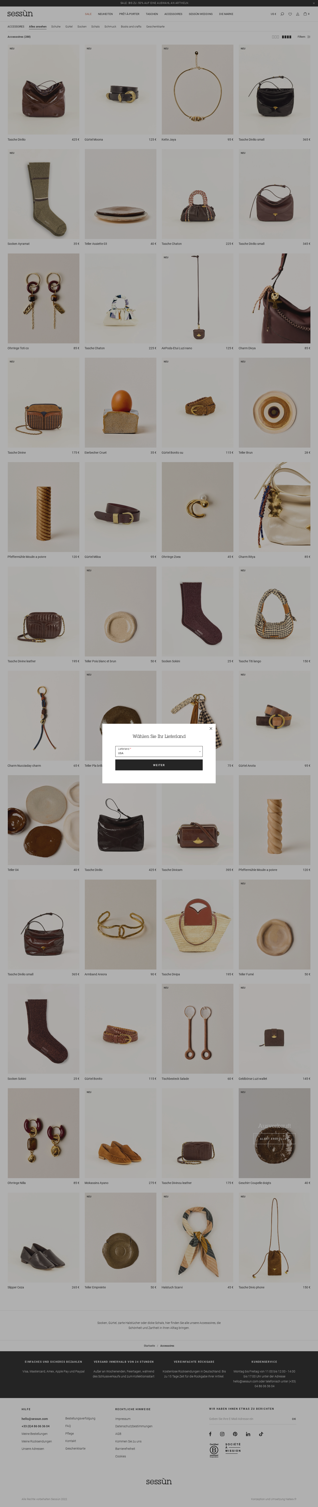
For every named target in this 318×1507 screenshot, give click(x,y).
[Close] (211, 728)
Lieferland (123, 749)
